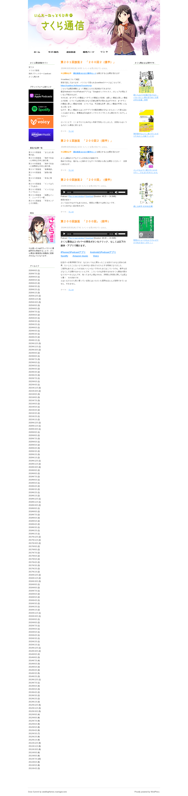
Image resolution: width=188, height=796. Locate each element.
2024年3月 (33, 334)
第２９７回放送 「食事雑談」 (41, 169)
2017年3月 (33, 565)
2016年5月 (33, 597)
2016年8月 (33, 588)
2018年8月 (33, 511)
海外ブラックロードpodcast (40, 74)
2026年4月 (33, 283)
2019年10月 (33, 467)
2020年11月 (33, 426)
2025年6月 (33, 315)
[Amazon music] (41, 141)
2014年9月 (33, 654)
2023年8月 (33, 356)
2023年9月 (33, 353)
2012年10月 (33, 711)
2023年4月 (33, 369)
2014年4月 (33, 670)
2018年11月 (33, 502)
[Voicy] (41, 127)
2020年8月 (33, 435)
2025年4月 (33, 318)
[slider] (122, 191)
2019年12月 (33, 461)
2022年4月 (33, 385)
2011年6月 (33, 762)
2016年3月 (33, 603)
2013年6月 (33, 686)
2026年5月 (33, 280)
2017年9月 (33, 546)
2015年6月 (33, 629)
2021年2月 (33, 416)
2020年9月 (33, 432)
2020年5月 (33, 445)
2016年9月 (33, 584)
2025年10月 (33, 302)
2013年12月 (33, 680)
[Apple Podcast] (41, 101)
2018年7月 (33, 515)
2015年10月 (33, 616)
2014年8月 (33, 657)
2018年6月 (33, 518)
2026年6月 (33, 277)
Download (89, 196)
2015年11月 (33, 613)
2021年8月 (33, 397)
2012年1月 (33, 740)
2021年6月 (33, 404)
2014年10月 (33, 651)
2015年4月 (33, 635)
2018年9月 (33, 508)
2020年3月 (33, 451)
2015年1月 (33, 645)
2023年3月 (33, 372)
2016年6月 (33, 594)
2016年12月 (33, 575)
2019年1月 (33, 496)
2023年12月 (33, 343)
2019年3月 (33, 489)
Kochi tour (33, 779)
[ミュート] (116, 192)
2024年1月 (33, 340)
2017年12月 (33, 537)
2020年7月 (33, 439)
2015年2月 (33, 641)
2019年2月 (33, 492)
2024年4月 (33, 331)
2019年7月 (33, 477)
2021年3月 (33, 413)
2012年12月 (33, 705)
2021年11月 (33, 388)
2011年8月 (33, 756)
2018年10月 (33, 505)
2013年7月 (33, 683)
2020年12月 (33, 423)
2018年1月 (33, 534)
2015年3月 (33, 638)
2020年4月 (33, 448)
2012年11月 (33, 708)
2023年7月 (33, 359)
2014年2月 (33, 676)
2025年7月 (33, 312)
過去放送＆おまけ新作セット (84, 73)
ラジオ (71, 131)
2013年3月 (33, 695)
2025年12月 (33, 296)
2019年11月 (33, 464)
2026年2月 (33, 289)
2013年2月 (33, 699)
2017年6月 (33, 556)
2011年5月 (33, 765)
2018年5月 (33, 521)
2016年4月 (33, 600)
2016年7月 (33, 591)
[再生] (64, 192)
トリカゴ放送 (34, 70)
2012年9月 (33, 714)
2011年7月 (33, 759)
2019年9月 (33, 470)
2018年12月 (33, 499)
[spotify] (41, 114)
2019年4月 (33, 486)
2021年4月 (33, 410)
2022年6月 (33, 381)
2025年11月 (33, 299)
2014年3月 (33, 673)
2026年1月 (33, 293)
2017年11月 (33, 540)
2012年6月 (33, 724)
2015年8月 (33, 622)
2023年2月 (33, 375)
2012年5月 (33, 727)
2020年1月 (33, 458)
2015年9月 (33, 619)
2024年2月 (33, 337)
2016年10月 (33, 581)
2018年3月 (33, 527)
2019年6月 (33, 480)
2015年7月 (33, 626)
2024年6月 (33, 328)
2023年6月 (33, 362)
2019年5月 (33, 483)
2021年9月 (33, 394)
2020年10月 (33, 429)
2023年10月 (33, 350)
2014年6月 (33, 664)
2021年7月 (33, 400)
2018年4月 (33, 524)
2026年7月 (33, 274)
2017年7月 (33, 553)
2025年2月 (33, 324)
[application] (94, 192)
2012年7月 (33, 721)
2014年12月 (33, 648)
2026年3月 (33, 286)
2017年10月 (33, 543)
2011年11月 (33, 746)
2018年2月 (33, 530)
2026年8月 (33, 270)
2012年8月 (33, 718)
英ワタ (31, 67)
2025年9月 (33, 305)
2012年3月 (33, 733)
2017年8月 (33, 549)
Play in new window (76, 196)
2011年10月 (33, 749)
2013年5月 (33, 689)
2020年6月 (33, 442)
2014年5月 (33, 667)
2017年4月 (33, 562)
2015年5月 (33, 632)
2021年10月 (33, 391)
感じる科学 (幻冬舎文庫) (143, 206)
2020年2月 (33, 454)
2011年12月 (33, 743)
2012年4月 (33, 730)
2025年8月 (33, 308)
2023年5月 (33, 366)
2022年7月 (33, 378)
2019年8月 (33, 473)
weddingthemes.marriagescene (54, 792)
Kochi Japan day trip (37, 781)
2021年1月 (33, 419)
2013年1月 (33, 702)
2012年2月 (33, 737)
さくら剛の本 (34, 77)
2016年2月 (33, 607)
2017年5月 (33, 559)
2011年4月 (33, 768)
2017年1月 (33, 572)
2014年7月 (33, 660)
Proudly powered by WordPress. (147, 792)
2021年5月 (33, 407)
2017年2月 (33, 569)
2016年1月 (33, 610)
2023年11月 (33, 347)
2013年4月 (33, 692)
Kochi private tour (36, 776)
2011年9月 (33, 752)
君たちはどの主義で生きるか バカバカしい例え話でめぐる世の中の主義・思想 (145, 97)
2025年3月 (33, 321)
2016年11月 (33, 578)
